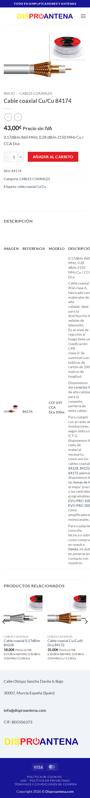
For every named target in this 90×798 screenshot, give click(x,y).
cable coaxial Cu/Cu (32, 187)
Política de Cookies (44, 777)
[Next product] (8, 117)
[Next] (86, 631)
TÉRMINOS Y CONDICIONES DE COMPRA (45, 784)
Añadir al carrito (53, 157)
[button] (83, 16)
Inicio (9, 93)
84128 (73, 468)
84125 (85, 468)
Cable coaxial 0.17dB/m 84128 (22, 643)
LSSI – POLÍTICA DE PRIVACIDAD (45, 780)
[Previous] (4, 631)
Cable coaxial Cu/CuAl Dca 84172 (65, 643)
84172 (73, 473)
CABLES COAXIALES (36, 93)
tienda (73, 549)
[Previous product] (18, 117)
